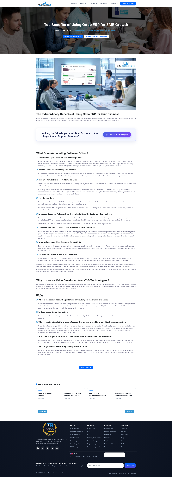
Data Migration (74, 437)
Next (128, 411)
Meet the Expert (86, 367)
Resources (103, 3)
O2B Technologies (46, 473)
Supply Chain (91, 428)
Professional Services (110, 444)
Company (113, 3)
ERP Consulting (74, 428)
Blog (63, 31)
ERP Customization (75, 434)
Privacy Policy (113, 473)
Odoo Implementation (76, 431)
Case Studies (93, 3)
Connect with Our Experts (118, 135)
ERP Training (74, 447)
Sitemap (133, 473)
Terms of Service (124, 473)
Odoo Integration (75, 441)
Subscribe (130, 465)
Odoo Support (74, 444)
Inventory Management (94, 437)
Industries (83, 3)
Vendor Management (93, 447)
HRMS (89, 434)
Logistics (106, 441)
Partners (123, 444)
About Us (124, 428)
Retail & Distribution (110, 431)
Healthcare (107, 434)
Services (73, 3)
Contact (123, 441)
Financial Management (94, 441)
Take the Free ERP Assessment (96, 37)
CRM (88, 431)
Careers (123, 431)
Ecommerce (107, 447)
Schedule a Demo (128, 3)
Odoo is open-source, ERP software (64, 208)
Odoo (69, 31)
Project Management (93, 444)
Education (107, 437)
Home (57, 31)
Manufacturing (108, 428)
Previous (43, 411)
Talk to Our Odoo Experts (72, 37)
